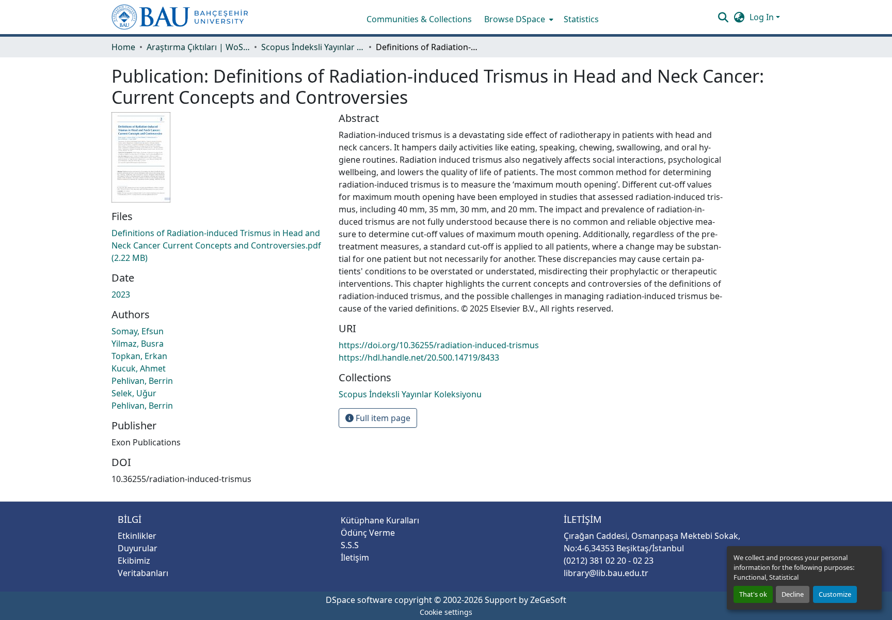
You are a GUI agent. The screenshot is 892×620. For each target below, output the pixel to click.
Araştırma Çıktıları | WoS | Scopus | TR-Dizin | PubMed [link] (198, 47)
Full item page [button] (382, 418)
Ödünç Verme (368, 532)
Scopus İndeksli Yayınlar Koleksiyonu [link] (312, 47)
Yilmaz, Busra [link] (138, 343)
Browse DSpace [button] (514, 19)
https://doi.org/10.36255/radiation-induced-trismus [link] (439, 345)
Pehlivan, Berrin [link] (142, 380)
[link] (219, 245)
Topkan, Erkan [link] (139, 356)
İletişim (355, 557)
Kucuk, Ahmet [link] (139, 368)
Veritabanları (143, 573)
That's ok (753, 594)
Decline (793, 594)
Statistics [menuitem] (581, 19)
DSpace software (359, 600)
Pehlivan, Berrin (142, 405)
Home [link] (123, 47)
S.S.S (350, 545)
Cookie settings (446, 612)
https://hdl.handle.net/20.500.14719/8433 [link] (419, 357)
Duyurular (137, 548)
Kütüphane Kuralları (380, 520)
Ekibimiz (134, 560)
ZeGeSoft (548, 600)
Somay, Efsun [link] (138, 331)
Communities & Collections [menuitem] (419, 19)
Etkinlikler (137, 535)
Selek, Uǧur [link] (134, 393)
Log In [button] (763, 17)
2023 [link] (121, 294)
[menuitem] (517, 19)
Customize (835, 594)
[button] (180, 17)
